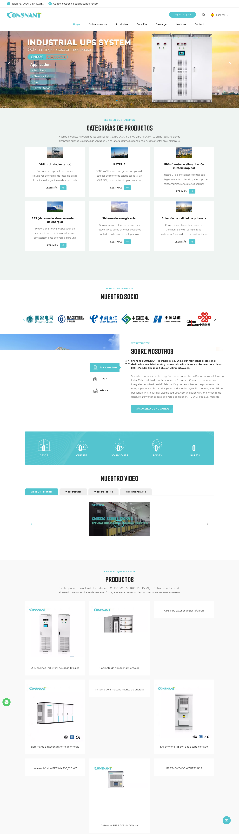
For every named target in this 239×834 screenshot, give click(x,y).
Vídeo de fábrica (103, 492)
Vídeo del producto (42, 492)
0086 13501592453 (33, 3)
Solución (142, 24)
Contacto (200, 24)
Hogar (76, 24)
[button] (117, 100)
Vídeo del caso (73, 492)
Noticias (181, 24)
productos (122, 24)
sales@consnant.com (87, 3)
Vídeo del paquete (136, 492)
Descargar (161, 24)
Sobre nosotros (98, 24)
